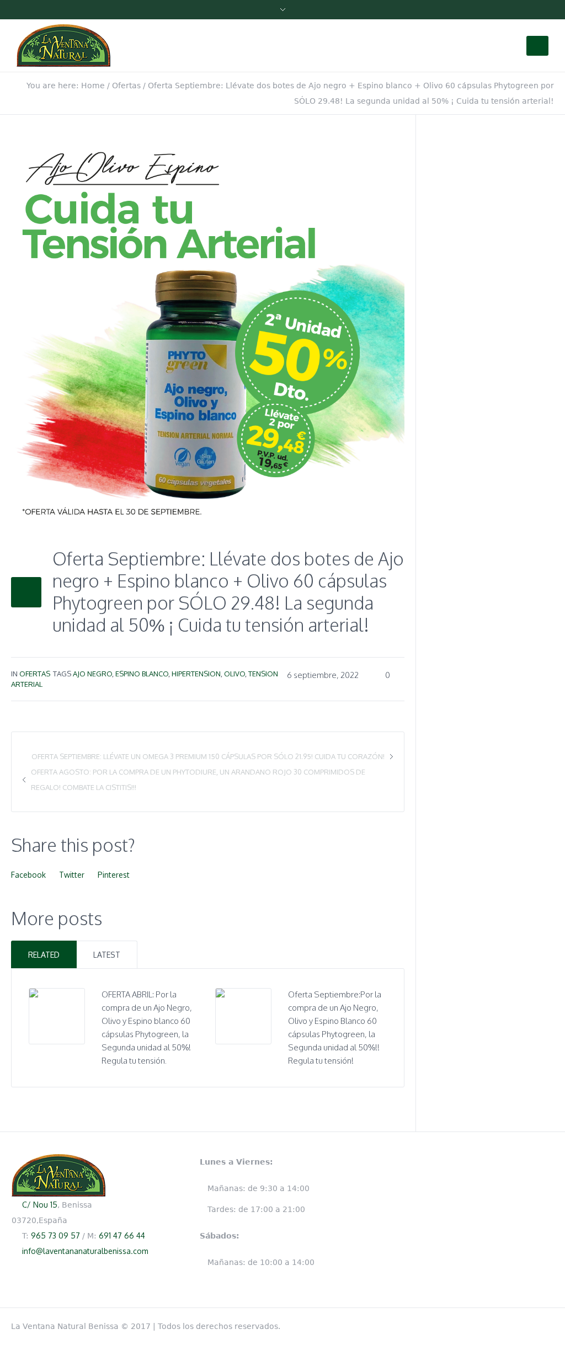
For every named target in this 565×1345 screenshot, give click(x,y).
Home (93, 85)
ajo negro (92, 673)
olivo (234, 673)
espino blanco (141, 673)
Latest (106, 954)
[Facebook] (548, 1324)
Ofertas (126, 85)
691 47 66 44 (122, 1235)
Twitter (71, 874)
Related (44, 954)
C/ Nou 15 (39, 1204)
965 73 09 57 (55, 1235)
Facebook (28, 874)
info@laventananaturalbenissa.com (85, 1251)
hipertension (196, 673)
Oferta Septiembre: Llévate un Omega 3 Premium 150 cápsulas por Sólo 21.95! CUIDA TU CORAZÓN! (208, 756)
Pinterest (114, 874)
